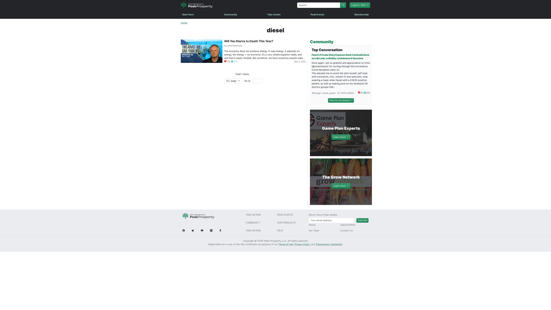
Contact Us (346, 230)
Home (184, 22)
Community (230, 14)
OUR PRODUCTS (286, 222)
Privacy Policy (302, 244)
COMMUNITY (253, 222)
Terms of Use (286, 244)
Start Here (188, 14)
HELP (280, 230)
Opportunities (347, 224)
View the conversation (340, 100)
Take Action (274, 14)
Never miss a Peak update (323, 214)
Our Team (314, 230)
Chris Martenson (234, 45)
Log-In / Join (358, 5)
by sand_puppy (345, 92)
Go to (247, 80)
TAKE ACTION (253, 214)
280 (368, 92)
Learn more (339, 137)
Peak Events (317, 14)
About (312, 224)
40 (361, 92)
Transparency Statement (329, 244)
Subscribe (362, 220)
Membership (361, 14)
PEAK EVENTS (285, 214)
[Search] (343, 5)
